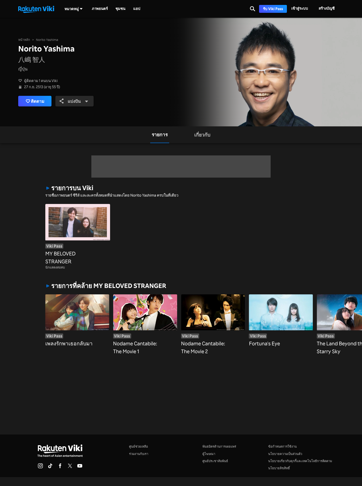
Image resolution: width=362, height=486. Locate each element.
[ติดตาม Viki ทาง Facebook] (60, 467)
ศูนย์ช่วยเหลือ (138, 446)
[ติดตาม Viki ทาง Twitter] (70, 467)
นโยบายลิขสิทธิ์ (279, 468)
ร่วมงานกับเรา (138, 454)
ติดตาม (37, 101)
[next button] (310, 317)
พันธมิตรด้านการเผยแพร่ (219, 446)
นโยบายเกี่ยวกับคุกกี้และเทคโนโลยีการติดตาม (300, 461)
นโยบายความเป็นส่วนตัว (285, 454)
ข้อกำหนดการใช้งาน (282, 446)
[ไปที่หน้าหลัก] (36, 8)
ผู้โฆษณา (208, 454)
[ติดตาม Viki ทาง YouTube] (80, 467)
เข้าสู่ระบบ (299, 8)
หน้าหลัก (24, 40)
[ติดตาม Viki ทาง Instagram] (40, 467)
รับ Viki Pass (273, 8)
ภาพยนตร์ (100, 8)
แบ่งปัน (74, 101)
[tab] (159, 134)
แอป (136, 8)
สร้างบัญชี (327, 8)
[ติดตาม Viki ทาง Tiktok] (50, 467)
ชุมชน (120, 8)
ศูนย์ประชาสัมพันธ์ (215, 461)
